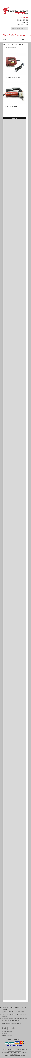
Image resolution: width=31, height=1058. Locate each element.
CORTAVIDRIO (14, 217)
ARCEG (12, 709)
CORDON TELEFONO (17, 520)
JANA (11, 765)
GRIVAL (12, 900)
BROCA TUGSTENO (16, 576)
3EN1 (12, 915)
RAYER (12, 857)
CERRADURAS (9, 312)
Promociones (11, 1051)
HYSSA (12, 658)
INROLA (12, 800)
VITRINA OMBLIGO (15, 332)
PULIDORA (13, 201)
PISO (12, 249)
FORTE (12, 870)
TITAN (12, 922)
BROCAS (13, 566)
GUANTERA (13, 329)
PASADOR (13, 170)
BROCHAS (13, 606)
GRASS (12, 813)
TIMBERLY (13, 888)
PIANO (12, 252)
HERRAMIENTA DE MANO (12, 199)
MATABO (13, 795)
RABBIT (12, 704)
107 (14, 296)
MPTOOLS (13, 925)
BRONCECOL (14, 760)
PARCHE (13, 279)
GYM (11, 785)
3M (11, 689)
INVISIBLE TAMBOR (15, 266)
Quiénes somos (10, 1049)
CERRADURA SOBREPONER (12, 337)
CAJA (11, 536)
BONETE (12, 950)
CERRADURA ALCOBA (14, 363)
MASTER (13, 692)
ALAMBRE (13, 548)
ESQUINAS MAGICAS (17, 474)
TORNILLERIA (9, 154)
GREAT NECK (13, 646)
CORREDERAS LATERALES (12, 427)
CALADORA (13, 206)
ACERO (12, 242)
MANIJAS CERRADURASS (15, 373)
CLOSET (12, 191)
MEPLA (12, 798)
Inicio (4, 44)
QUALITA (12, 775)
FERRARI (12, 750)
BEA (11, 684)
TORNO (15, 458)
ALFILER (12, 972)
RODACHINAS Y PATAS (11, 402)
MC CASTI (13, 860)
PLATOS (15, 461)
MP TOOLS (13, 903)
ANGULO (13, 962)
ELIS (11, 699)
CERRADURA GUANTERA (15, 379)
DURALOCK (13, 636)
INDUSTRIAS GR (14, 755)
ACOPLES (13, 611)
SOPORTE (13, 416)
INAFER (12, 783)
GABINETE (13, 284)
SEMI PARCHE (14, 237)
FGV (11, 651)
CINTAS (12, 134)
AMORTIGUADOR (18, 506)
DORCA (12, 715)
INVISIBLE (13, 269)
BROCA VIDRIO (17, 579)
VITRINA (12, 322)
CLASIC (12, 671)
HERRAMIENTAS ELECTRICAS (12, 614)
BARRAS (12, 433)
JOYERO (15, 451)
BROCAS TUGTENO (15, 561)
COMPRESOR (14, 618)
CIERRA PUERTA (14, 319)
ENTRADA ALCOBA (15, 353)
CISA (12, 725)
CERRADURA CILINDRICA (15, 346)
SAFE (12, 694)
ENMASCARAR (17, 137)
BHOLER (12, 638)
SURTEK (12, 851)
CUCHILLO (16, 212)
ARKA (12, 828)
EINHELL (8, 122)
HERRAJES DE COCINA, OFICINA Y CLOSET (12, 405)
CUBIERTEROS (17, 478)
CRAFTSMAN (13, 910)
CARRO (15, 494)
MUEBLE (13, 306)
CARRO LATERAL (17, 484)
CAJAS (12, 533)
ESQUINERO (16, 471)
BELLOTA (13, 643)
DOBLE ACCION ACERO (14, 255)
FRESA (12, 952)
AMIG (12, 862)
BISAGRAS (9, 227)
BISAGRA (13, 299)
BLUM (12, 865)
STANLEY (13, 873)
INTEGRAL (13, 274)
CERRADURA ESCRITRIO (14, 392)
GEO (11, 697)
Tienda (9, 44)
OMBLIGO (13, 327)
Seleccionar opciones (24, 77)
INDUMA (13, 830)
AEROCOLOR (13, 880)
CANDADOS (9, 152)
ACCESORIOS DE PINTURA (12, 604)
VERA (12, 778)
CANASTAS (16, 496)
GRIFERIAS (8, 609)
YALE (12, 836)
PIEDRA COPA (14, 132)
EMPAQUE (16, 139)
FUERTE (12, 841)
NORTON (13, 676)
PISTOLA (12, 947)
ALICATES (13, 594)
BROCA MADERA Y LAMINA (16, 572)
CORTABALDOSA (14, 219)
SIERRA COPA (14, 983)
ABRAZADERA (17, 995)
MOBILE (13, 823)
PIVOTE (12, 247)
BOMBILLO (13, 546)
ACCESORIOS (14, 186)
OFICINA (13, 181)
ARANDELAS (13, 957)
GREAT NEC (13, 913)
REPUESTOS (16, 623)
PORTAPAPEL (17, 466)
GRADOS (13, 291)
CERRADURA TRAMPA (16, 369)
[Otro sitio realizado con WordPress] (15, 14)
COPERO (16, 189)
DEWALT (13, 905)
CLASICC (12, 810)
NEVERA (12, 232)
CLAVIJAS (13, 526)
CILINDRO (13, 314)
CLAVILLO (13, 930)
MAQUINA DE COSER (15, 259)
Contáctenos (18, 1051)
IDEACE (7, 147)
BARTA (12, 833)
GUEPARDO (13, 735)
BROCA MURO (17, 568)
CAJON (12, 324)
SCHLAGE (13, 707)
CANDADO (8, 149)
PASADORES (13, 172)
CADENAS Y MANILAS (11, 159)
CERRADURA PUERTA (14, 388)
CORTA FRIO (13, 222)
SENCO (12, 875)
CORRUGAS (13, 167)
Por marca (15, 44)
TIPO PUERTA (14, 281)
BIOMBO (12, 301)
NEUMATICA (13, 625)
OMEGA (13, 276)
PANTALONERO (17, 453)
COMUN (13, 309)
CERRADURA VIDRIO (15, 334)
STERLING (13, 666)
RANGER (12, 867)
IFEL (11, 895)
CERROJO (13, 400)
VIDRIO (12, 244)
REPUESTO (16, 214)
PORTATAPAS (17, 463)
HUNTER (12, 641)
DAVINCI (12, 908)
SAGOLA (12, 762)
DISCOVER (8, 124)
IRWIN (12, 885)
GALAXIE (12, 737)
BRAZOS (12, 175)
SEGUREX (13, 720)
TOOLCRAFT (13, 770)
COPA (12, 985)
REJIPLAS (12, 727)
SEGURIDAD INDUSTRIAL (12, 631)
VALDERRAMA (14, 878)
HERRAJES (8, 165)
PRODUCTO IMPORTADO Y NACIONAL (14, 680)
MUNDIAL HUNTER (15, 732)
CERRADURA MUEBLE (14, 342)
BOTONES (13, 543)
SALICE (12, 793)
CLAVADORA (13, 224)
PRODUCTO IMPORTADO (12, 854)
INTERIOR (13, 271)
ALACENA (16, 509)
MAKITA (12, 890)
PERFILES (13, 421)
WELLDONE (13, 893)
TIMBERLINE (13, 848)
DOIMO (12, 790)
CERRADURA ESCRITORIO (12, 384)
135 (14, 294)
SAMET (12, 747)
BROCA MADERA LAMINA (16, 585)
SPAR (12, 668)
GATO (12, 818)
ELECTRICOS (9, 514)
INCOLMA (13, 740)
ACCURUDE (13, 648)
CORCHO (13, 970)
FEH (12, 815)
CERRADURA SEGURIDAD (12, 350)
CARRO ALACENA (18, 491)
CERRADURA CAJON (15, 367)
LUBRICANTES (9, 628)
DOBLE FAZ (16, 142)
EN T (11, 286)
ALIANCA (12, 803)
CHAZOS (12, 942)
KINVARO (13, 745)
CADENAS (13, 162)
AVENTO (12, 752)
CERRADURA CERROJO (14, 359)
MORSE (12, 687)
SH (11, 773)
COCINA (12, 194)
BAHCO (12, 898)
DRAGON (13, 663)
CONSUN (13, 820)
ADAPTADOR (13, 436)
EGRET (12, 722)
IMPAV (12, 843)
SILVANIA (13, 767)
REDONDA (13, 239)
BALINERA (13, 304)
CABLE (12, 541)
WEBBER (12, 229)
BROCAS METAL (14, 563)
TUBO (12, 414)
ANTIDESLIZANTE (18, 144)
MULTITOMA (13, 538)
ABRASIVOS (8, 129)
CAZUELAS (13, 599)
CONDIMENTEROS (16, 481)
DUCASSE (13, 661)
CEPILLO (12, 556)
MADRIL (12, 980)
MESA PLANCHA (17, 446)
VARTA (12, 712)
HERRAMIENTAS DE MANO (12, 551)
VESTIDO (16, 448)
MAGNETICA (13, 978)
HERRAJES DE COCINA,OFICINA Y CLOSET (13, 178)
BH (11, 780)
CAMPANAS (16, 499)
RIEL (11, 419)
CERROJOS (13, 376)
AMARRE (12, 967)
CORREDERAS (17, 184)
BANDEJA (16, 511)
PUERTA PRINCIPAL (15, 356)
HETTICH (12, 808)
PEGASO (12, 742)
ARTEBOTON (13, 757)
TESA (12, 838)
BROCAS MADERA (18, 589)
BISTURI (12, 591)
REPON (12, 653)
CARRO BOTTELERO (17, 488)
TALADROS (13, 204)
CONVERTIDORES (18, 523)
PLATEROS (16, 468)
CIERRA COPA (14, 955)
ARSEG (7, 127)
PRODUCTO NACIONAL (14, 919)
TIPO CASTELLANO (15, 234)
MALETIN (12, 261)
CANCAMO (13, 157)
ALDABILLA (13, 975)
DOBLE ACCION (14, 289)
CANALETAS (13, 531)
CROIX (12, 702)
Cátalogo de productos (20, 1049)
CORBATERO (13, 431)
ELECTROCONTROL (15, 846)
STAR (12, 825)
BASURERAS (16, 501)
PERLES (12, 730)
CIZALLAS (13, 553)
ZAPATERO (16, 441)
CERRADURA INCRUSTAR (12, 396)
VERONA (12, 673)
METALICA (13, 993)
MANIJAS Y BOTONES (11, 596)
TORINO (12, 805)
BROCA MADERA (17, 582)
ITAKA (12, 656)
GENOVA (13, 788)
